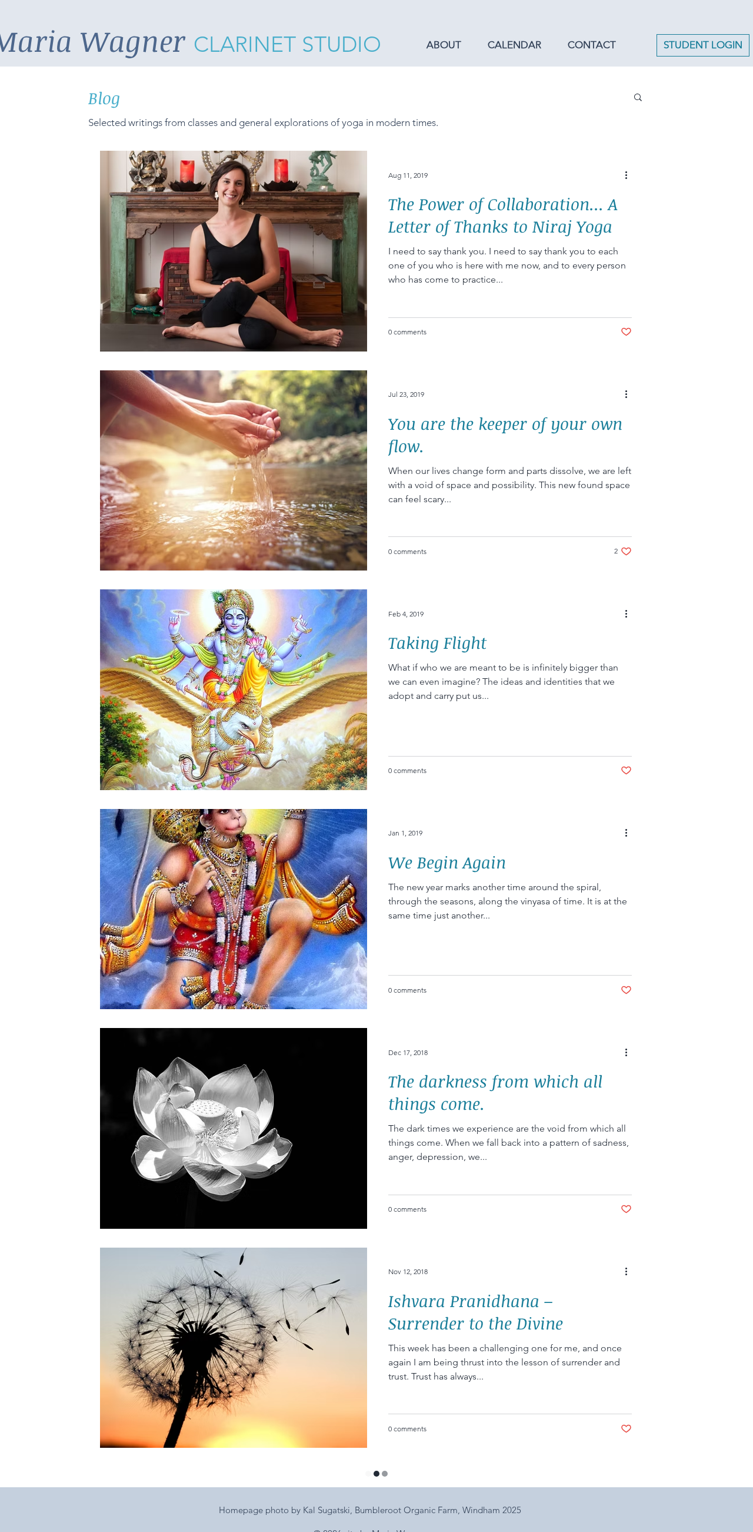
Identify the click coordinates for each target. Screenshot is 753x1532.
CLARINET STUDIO (287, 44)
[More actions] (630, 175)
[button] (448, 45)
